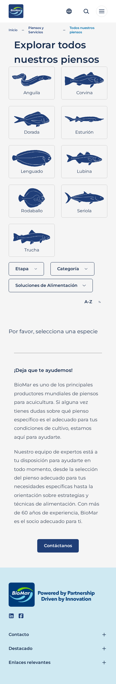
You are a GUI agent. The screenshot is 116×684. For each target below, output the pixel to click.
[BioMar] (16, 11)
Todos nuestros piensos (82, 30)
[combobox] (26, 269)
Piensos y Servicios (36, 30)
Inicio (13, 30)
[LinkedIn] (11, 616)
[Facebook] (21, 616)
